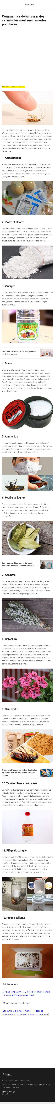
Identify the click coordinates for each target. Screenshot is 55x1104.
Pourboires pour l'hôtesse (13, 86)
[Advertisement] (27, 56)
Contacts (5, 1094)
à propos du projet (8, 1092)
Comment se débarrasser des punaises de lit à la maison (19, 352)
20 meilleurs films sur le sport (16, 1003)
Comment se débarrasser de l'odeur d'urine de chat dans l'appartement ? (18, 564)
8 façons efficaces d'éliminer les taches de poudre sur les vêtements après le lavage (19, 773)
